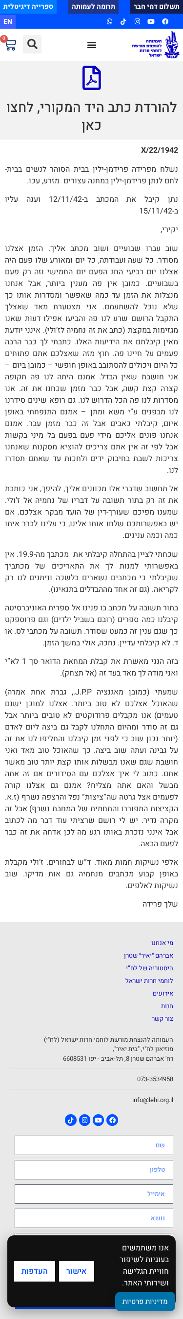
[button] (32, 44)
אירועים (163, 993)
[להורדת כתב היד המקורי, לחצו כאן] (92, 78)
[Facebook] (164, 21)
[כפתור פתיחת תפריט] (92, 45)
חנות (167, 1006)
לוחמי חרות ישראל (149, 980)
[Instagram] (137, 21)
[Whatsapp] (109, 21)
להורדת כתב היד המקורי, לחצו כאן (91, 116)
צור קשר (162, 1018)
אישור (76, 1271)
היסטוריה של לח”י (149, 968)
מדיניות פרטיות (145, 1301)
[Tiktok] (123, 21)
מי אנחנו (162, 942)
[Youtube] (151, 21)
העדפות (34, 1271)
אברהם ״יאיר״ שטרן (148, 955)
